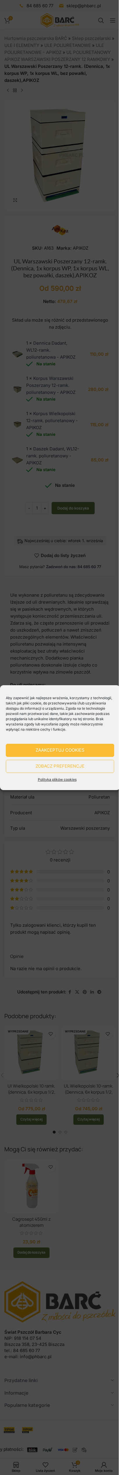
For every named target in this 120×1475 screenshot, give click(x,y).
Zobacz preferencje (60, 766)
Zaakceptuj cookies (60, 750)
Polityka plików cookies (57, 779)
